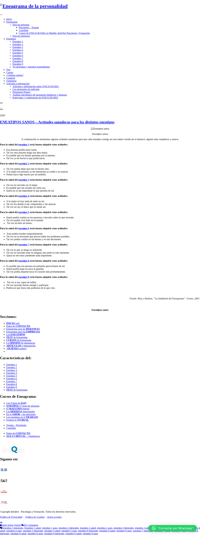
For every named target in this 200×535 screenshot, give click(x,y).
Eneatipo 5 (17, 52)
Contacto (10, 78)
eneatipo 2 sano (104, 528)
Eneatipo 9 (17, 64)
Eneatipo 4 (17, 50)
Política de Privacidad (11, 517)
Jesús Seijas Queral (11, 525)
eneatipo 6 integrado (88, 530)
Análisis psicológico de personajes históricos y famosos (39, 95)
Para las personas (20, 24)
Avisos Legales (54, 517)
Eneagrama (11, 22)
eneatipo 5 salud (52, 530)
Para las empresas (21, 36)
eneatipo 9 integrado (54, 533)
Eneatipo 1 (17, 41)
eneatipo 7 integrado (143, 530)
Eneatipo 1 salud (32, 528)
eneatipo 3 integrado (124, 528)
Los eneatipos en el (22, 417)
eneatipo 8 (23, 260)
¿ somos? (16, 348)
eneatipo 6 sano (124, 530)
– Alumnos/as (23, 436)
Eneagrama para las (23, 329)
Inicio (9, 19)
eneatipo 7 (23, 244)
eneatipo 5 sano (69, 530)
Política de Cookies (35, 517)
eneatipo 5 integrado (33, 530)
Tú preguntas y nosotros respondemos (31, 66)
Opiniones (11, 80)
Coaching (23, 30)
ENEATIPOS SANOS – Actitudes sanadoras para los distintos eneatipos (57, 122)
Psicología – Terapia (29, 27)
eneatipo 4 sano (14, 530)
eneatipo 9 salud (73, 533)
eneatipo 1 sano (49, 528)
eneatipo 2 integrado (69, 528)
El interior (18, 408)
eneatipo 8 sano (35, 533)
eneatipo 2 (23, 163)
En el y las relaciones (21, 414)
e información (20, 345)
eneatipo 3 (23, 179)
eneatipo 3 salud (143, 528)
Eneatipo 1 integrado (13, 528)
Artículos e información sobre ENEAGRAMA (35, 86)
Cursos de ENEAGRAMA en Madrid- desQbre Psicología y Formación (54, 33)
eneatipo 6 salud (107, 530)
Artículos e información (18, 83)
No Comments (31, 525)
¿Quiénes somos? (14, 75)
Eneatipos (11, 38)
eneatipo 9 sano (90, 533)
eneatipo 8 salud (18, 533)
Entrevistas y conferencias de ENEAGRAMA (35, 97)
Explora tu (17, 420)
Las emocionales (20, 411)
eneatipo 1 (23, 144)
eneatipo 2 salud (88, 528)
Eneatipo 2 (17, 44)
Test (8, 69)
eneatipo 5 (23, 212)
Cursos (9, 72)
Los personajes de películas (25, 89)
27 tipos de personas (22, 406)
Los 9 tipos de (16, 403)
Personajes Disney (21, 92)
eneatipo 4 (23, 196)
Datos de (18, 326)
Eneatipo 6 (17, 55)
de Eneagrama (17, 337)
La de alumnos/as (20, 343)
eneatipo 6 (23, 228)
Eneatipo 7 (17, 58)
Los (15, 334)
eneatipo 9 (23, 277)
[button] (172, 528)
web (13, 323)
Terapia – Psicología (16, 425)
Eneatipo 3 (17, 47)
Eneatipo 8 (17, 61)
